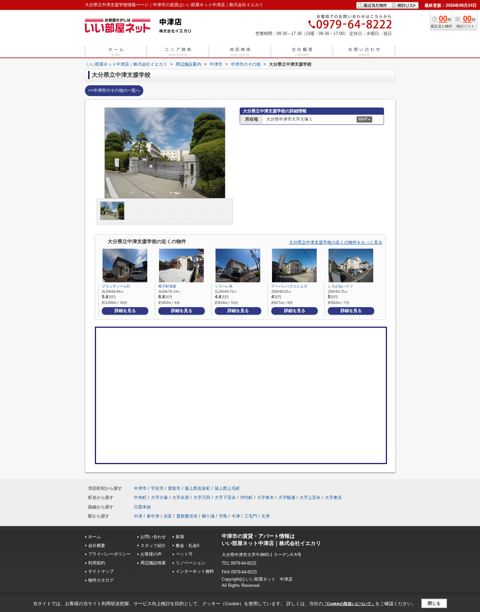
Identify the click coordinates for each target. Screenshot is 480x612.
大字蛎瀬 (286, 497)
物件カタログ (101, 580)
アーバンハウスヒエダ (289, 286)
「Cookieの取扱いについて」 (349, 604)
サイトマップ (101, 571)
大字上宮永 (310, 497)
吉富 (168, 516)
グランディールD (116, 286)
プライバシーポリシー (109, 554)
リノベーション (190, 562)
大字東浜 (333, 497)
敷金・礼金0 (187, 545)
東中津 (153, 516)
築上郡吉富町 (197, 488)
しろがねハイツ (340, 286)
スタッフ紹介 (153, 545)
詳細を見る (125, 310)
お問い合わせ (153, 536)
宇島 (223, 516)
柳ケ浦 (208, 516)
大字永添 (180, 497)
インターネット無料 (195, 571)
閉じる (434, 603)
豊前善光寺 (187, 516)
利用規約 (96, 562)
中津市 (140, 488)
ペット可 (184, 554)
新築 (180, 536)
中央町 (140, 497)
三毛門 (250, 516)
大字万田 (201, 497)
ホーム (94, 536)
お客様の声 (151, 554)
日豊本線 (142, 506)
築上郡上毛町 (227, 488)
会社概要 (96, 545)
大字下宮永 (225, 497)
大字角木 (265, 497)
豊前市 (174, 488)
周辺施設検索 (153, 562)
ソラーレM (223, 286)
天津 (265, 516)
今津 (236, 516)
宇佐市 (157, 488)
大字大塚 (159, 497)
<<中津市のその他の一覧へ (114, 90)
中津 (138, 516)
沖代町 (246, 497)
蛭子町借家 (167, 286)
